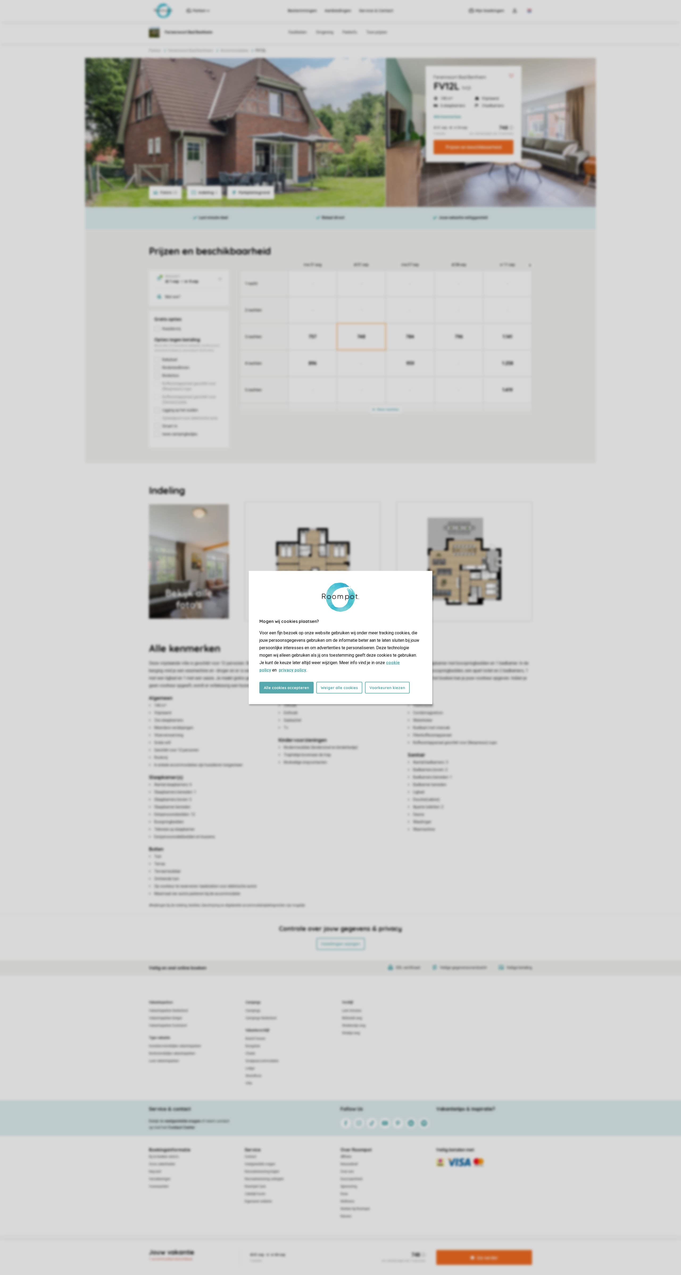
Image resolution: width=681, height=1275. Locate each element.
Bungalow (253, 1046)
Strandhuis (253, 1076)
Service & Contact (376, 10)
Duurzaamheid (351, 1179)
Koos (344, 1194)
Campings (253, 1002)
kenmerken (447, 117)
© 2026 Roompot (396, 1249)
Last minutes (352, 1010)
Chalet (250, 1053)
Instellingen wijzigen (340, 943)
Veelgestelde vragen (260, 1164)
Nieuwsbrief (349, 1164)
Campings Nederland (261, 1018)
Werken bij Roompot (355, 1209)
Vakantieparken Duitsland (168, 1025)
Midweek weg (352, 1018)
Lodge (250, 1068)
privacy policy (292, 670)
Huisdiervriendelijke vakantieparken (175, 1046)
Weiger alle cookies (339, 687)
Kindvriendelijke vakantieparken (172, 1053)
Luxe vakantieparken (164, 1061)
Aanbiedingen (338, 10)
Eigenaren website (258, 1201)
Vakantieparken (161, 1002)
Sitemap (373, 1249)
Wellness (347, 1201)
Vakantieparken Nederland (168, 1010)
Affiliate (345, 1157)
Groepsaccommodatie (262, 1061)
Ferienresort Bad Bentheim (460, 77)
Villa (249, 1083)
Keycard (155, 1171)
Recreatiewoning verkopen (264, 1179)
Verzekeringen (160, 1179)
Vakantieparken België (165, 1018)
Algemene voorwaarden (289, 1249)
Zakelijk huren (255, 1194)
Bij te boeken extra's (164, 1157)
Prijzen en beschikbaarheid (473, 147)
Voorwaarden (159, 1186)
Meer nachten (387, 409)
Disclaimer (354, 1249)
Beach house (255, 1038)
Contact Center (181, 1127)
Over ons (347, 1171)
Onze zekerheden (162, 1164)
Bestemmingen (302, 10)
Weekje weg (351, 1033)
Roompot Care (255, 1186)
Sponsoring (348, 1186)
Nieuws (345, 1216)
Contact (250, 1157)
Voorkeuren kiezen (387, 687)
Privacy (317, 1249)
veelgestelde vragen (183, 1121)
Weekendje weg (354, 1025)
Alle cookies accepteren (286, 687)
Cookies (334, 1249)
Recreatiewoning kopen (262, 1171)
